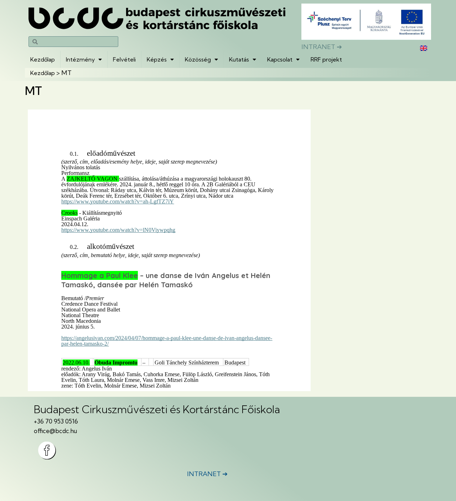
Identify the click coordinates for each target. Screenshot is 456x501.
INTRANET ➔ (321, 47)
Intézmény (80, 59)
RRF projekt (326, 59)
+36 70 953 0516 (56, 421)
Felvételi (124, 59)
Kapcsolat (279, 59)
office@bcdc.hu (55, 431)
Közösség (198, 59)
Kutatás (239, 59)
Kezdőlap (42, 59)
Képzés (157, 59)
